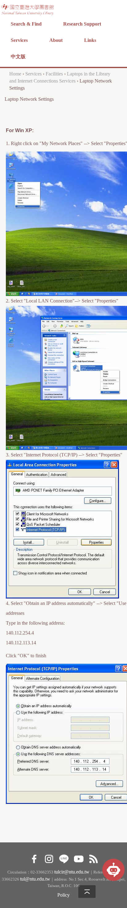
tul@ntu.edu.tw (35, 879)
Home (15, 73)
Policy (63, 895)
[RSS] (93, 858)
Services (19, 40)
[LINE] (64, 858)
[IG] (49, 858)
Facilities (54, 73)
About (56, 40)
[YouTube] (78, 858)
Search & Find (26, 23)
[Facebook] (34, 858)
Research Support (82, 23)
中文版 (18, 56)
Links (90, 40)
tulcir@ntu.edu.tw (71, 871)
